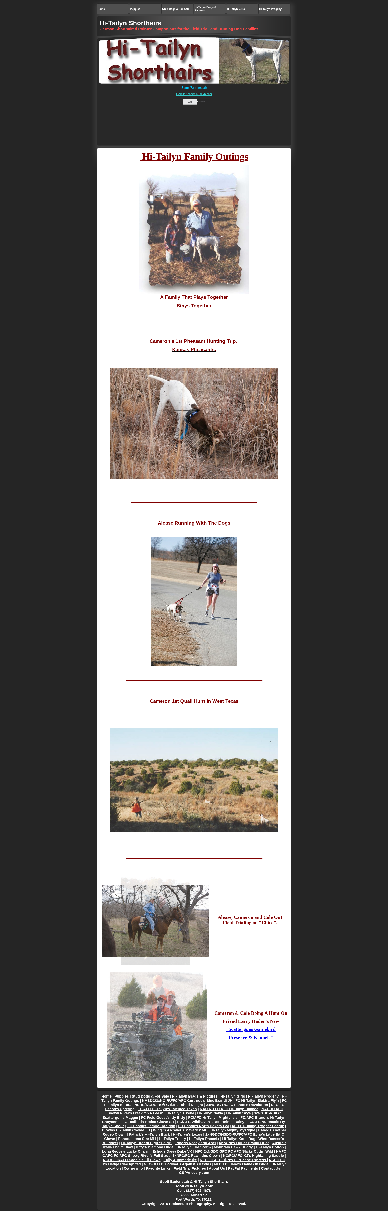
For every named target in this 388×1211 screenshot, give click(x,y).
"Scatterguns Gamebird (251, 1029)
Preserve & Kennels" (251, 1037)
